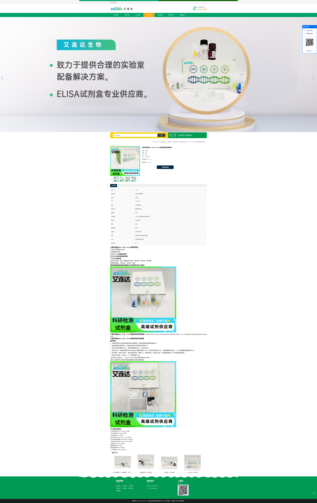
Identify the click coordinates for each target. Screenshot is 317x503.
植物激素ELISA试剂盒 (146, 472)
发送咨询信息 (165, 167)
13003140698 (202, 9)
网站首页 (163, 141)
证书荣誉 (160, 15)
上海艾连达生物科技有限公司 (154, 501)
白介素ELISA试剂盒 (192, 472)
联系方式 (171, 15)
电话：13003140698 (152, 486)
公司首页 (115, 15)
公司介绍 (126, 15)
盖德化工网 (174, 501)
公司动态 (138, 15)
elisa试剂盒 (175, 141)
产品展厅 (149, 15)
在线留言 (182, 15)
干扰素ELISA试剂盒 (169, 472)
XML (164, 501)
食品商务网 (181, 501)
